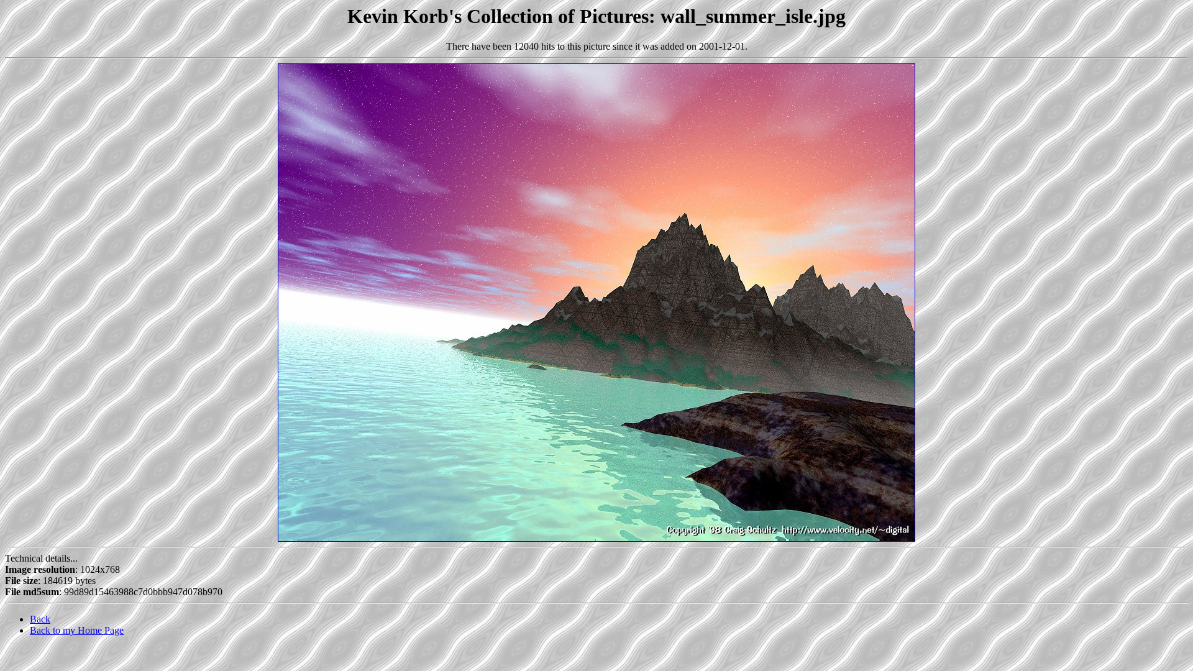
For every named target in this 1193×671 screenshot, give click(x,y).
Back (40, 619)
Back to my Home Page (77, 630)
